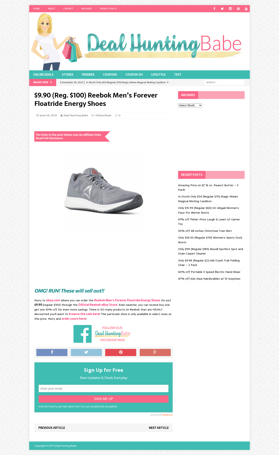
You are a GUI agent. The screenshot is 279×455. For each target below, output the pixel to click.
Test (178, 74)
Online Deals (43, 74)
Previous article (51, 428)
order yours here (74, 318)
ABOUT (51, 8)
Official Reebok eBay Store (97, 305)
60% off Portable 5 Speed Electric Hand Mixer (209, 272)
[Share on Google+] (155, 352)
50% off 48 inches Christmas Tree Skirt (205, 231)
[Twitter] (222, 8)
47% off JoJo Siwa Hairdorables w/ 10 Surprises (209, 278)
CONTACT (68, 8)
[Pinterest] (238, 8)
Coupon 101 (134, 74)
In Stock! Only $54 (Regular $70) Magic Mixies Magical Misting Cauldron (208, 198)
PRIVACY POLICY (108, 8)
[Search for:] (224, 82)
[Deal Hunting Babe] (139, 41)
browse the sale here (84, 314)
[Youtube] (246, 8)
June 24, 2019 (48, 115)
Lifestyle (158, 74)
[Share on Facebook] (51, 352)
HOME (36, 8)
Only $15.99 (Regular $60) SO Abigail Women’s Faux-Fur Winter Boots (208, 210)
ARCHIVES (86, 8)
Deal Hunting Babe (76, 115)
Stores (67, 74)
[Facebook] (214, 8)
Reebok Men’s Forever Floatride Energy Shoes (127, 300)
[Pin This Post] (120, 352)
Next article (159, 428)
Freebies (88, 74)
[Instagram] (230, 8)
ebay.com (53, 300)
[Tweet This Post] (86, 352)
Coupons (110, 74)
